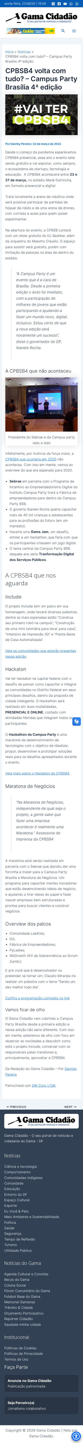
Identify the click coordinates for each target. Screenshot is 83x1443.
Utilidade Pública (17, 1250)
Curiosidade (13, 1183)
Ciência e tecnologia (20, 1166)
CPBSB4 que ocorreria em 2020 (30, 459)
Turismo (10, 1245)
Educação (12, 1189)
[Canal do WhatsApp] (71, 4)
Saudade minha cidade (22, 1324)
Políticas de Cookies (20, 1348)
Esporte (10, 1205)
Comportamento (17, 1172)
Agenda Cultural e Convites (26, 1274)
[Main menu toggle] (74, 31)
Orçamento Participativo (23, 1313)
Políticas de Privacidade (23, 1353)
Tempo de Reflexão (19, 1239)
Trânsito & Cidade (18, 1307)
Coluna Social (15, 1285)
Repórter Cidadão (18, 1319)
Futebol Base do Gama (22, 1296)
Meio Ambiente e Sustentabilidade (31, 1217)
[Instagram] (53, 4)
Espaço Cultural (17, 1200)
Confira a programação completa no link (37, 998)
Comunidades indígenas (23, 1178)
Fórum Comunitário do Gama (27, 1291)
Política (10, 1222)
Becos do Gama (16, 1279)
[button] (63, 31)
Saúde (9, 1228)
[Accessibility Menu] (76, 1436)
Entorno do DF (15, 1194)
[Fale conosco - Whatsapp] (77, 4)
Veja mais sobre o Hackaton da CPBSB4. (37, 773)
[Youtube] (65, 4)
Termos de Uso (16, 1359)
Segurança (12, 1233)
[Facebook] (59, 4)
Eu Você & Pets (16, 1211)
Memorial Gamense (19, 1302)
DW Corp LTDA (44, 1085)
